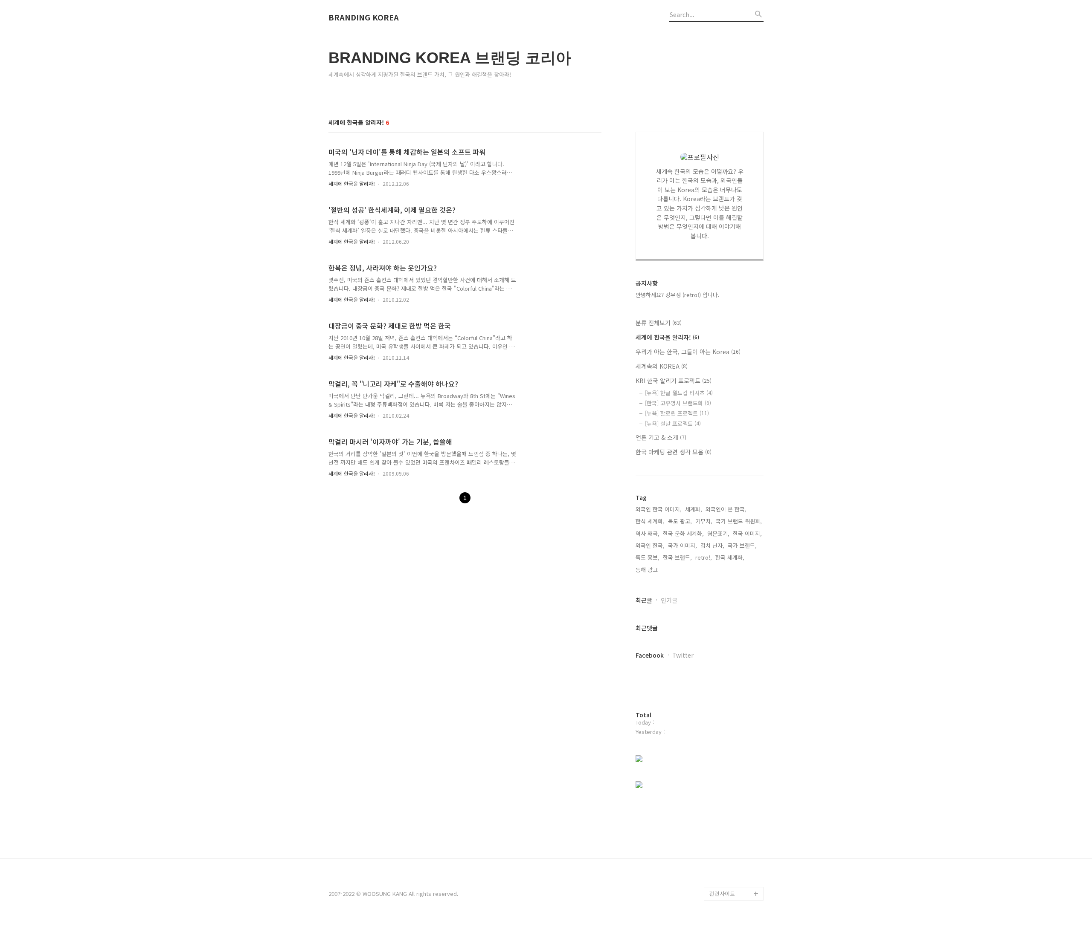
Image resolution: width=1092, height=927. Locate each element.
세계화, (693, 509)
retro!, (703, 557)
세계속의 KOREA (662, 366)
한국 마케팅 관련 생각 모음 (674, 452)
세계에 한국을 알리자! (351, 183)
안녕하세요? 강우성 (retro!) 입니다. (678, 295)
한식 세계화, (650, 521)
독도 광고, (680, 521)
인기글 (669, 600)
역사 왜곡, (647, 533)
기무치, (703, 521)
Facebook (650, 655)
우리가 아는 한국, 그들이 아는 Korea (688, 351)
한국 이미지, (747, 533)
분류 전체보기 (659, 322)
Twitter (683, 655)
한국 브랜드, (677, 557)
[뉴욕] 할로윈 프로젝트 (677, 413)
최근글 (644, 600)
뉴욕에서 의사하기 (731, 825)
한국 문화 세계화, (683, 533)
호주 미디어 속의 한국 (735, 839)
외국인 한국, (650, 545)
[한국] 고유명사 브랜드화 (678, 403)
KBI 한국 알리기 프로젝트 (674, 380)
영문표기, (718, 533)
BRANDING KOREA (363, 17)
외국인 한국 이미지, (659, 509)
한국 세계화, (729, 557)
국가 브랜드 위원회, (739, 521)
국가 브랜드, (742, 545)
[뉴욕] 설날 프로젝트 (673, 423)
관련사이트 (722, 893)
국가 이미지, (682, 545)
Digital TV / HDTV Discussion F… (731, 873)
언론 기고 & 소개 (661, 437)
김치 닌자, (712, 545)
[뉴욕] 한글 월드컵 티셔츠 (679, 393)
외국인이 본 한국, (726, 509)
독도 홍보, (647, 557)
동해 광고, (647, 570)
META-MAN (723, 853)
